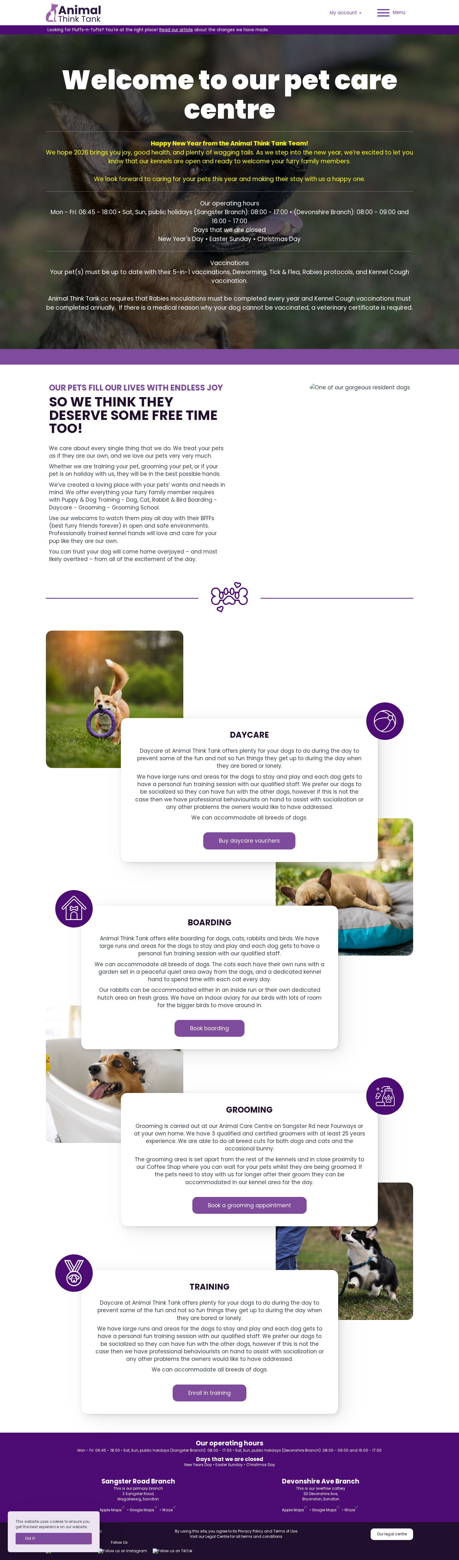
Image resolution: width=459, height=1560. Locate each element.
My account (344, 12)
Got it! (30, 1538)
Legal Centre (217, 1536)
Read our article (176, 30)
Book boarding (209, 1028)
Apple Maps (111, 1510)
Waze (167, 1510)
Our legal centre (392, 1534)
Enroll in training (209, 1393)
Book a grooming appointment (249, 1205)
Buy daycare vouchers (249, 840)
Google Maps (142, 1510)
